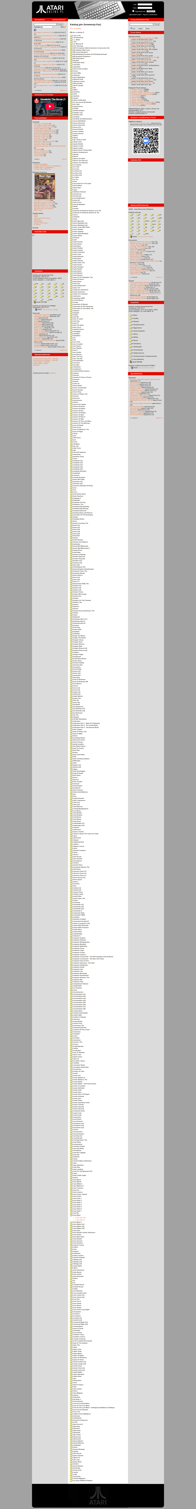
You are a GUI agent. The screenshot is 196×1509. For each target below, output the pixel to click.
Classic (74, 736)
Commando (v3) (78, 908)
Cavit (74, 435)
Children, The (77, 602)
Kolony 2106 (38, 329)
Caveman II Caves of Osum (81, 377)
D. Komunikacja (137, 350)
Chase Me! (76, 535)
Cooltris (75, 1048)
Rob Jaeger (134, 264)
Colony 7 (75, 854)
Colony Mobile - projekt (40, 363)
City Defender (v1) (78, 708)
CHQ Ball (75, 60)
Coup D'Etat (76, 1142)
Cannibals (75, 117)
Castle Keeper (77, 269)
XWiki (35, 216)
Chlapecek (76, 617)
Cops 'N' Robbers (78, 1052)
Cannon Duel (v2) (78, 125)
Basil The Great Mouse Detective (44, 340)
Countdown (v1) (78, 1123)
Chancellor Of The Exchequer (82, 515)
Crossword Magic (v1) (80, 1322)
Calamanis (76, 75)
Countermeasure (78, 1134)
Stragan (131, 281)
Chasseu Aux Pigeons (80, 542)
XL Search (37, 224)
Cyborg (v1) (76, 1437)
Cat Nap (75, 302)
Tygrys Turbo (134, 394)
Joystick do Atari (135, 392)
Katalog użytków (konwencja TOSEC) (142, 365)
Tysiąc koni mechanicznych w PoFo (45, 35)
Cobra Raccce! (77, 806)
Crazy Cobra (76, 1196)
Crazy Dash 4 (77, 1204)
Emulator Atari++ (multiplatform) (44, 167)
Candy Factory (77, 106)
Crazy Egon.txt (80, 1220)
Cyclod (74, 1447)
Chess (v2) (76, 579)
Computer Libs (77, 969)
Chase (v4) (76, 531)
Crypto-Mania (77, 1353)
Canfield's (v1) (77, 112)
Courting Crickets (78, 1146)
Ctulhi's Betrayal (78, 1374)
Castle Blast (76, 246)
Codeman (75, 827)
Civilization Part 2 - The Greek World (85, 725)
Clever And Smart (78, 754)
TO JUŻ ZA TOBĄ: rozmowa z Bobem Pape (144, 261)
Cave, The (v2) (77, 358)
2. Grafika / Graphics (137, 91)
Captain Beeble (77, 144)
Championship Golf (79, 510)
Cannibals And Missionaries (82, 119)
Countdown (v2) (78, 1125)
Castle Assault (77, 242)
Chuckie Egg (76, 669)
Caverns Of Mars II (78, 417)
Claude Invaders (78, 744)
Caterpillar (76, 333)
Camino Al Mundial (79, 100)
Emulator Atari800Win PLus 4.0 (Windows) (47, 166)
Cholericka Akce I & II (79, 619)
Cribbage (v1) (77, 1259)
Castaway (75, 237)
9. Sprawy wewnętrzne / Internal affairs (142, 102)
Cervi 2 (74, 492)
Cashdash (75, 217)
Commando (37, 323)
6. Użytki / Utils (135, 97)
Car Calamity (76, 165)
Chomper (75, 625)
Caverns (75, 402)
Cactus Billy (76, 73)
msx (154, 224)
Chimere (75, 608)
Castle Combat (77, 250)
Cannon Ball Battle (79, 121)
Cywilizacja (76, 1468)
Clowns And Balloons (80, 792)
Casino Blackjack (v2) (79, 225)
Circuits (75, 686)
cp (160, 214)
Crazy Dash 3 (77, 1202)
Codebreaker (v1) (78, 823)
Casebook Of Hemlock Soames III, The (85, 212)
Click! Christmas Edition (80, 759)
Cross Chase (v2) (78, 1297)
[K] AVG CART (134, 70)
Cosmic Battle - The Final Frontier (84, 1084)
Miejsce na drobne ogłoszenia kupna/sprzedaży (145, 293)
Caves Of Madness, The (80, 429)
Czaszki (75, 1472)
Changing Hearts (78, 519)
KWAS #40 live (38, 68)
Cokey (74, 836)
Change (75, 517)
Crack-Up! (75, 1155)
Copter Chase (77, 1057)
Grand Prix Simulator (40, 347)
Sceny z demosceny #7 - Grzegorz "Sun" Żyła (49, 55)
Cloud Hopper (77, 786)
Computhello (77, 986)
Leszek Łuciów (135, 259)
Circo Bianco (76, 683)
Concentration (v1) (79, 994)
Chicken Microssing (79, 594)
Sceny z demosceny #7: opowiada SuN (46, 47)
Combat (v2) (76, 890)
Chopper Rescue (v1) (79, 648)
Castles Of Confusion (80, 294)
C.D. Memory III (77, 44)
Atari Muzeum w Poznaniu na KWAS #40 (47, 50)
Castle (74, 240)
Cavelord (75, 373)
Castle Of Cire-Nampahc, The (82, 277)
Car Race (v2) (77, 173)
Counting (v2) (77, 1138)
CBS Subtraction (78, 58)
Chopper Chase (77, 640)
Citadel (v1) (76, 692)
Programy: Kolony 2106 (137, 287)
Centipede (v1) (77, 460)
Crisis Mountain (77, 1276)
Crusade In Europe (78, 1339)
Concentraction (77, 992)
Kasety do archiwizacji (137, 73)
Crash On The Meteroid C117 (82, 1171)
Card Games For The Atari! (81, 183)
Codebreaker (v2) (78, 825)
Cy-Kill (74, 1422)
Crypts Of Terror (78, 1360)
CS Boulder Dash (78, 62)
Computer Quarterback (80, 975)
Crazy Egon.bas (80, 1217)
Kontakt (35, 228)
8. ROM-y (134, 337)
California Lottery (78, 81)
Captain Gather (77, 148)
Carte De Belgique (78, 204)
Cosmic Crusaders (78, 1086)
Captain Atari (77, 142)
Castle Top (76, 283)
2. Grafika (134, 318)
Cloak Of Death (77, 773)
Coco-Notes (76, 811)
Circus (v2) (76, 690)
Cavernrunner (77, 400)
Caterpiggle (76, 331)
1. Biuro (134, 315)
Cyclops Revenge (78, 1449)
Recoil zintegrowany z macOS (44, 85)
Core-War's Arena (78, 1061)
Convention (76, 1040)
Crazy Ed (75, 1213)
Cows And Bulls (78, 1148)
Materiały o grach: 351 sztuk (43, 207)
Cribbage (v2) (77, 1262)
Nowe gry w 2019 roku (41, 136)
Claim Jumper (77, 729)
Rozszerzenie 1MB (136, 397)
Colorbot (75, 863)
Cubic (74, 1387)
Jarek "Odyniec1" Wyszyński (139, 270)
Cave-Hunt (76, 363)
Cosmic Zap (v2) (78, 1109)
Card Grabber (77, 185)
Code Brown (76, 817)
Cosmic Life (76, 1098)
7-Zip (50, 309)
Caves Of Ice (76, 427)
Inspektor (37, 345)
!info (147, 221)
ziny (147, 233)
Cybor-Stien (76, 1434)
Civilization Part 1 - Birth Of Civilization (86, 723)
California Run (77, 83)
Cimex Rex (76, 677)
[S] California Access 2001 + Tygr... (141, 48)
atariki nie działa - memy (138, 51)
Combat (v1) (76, 888)
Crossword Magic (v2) (80, 1324)
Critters (75, 1278)
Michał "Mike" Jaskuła (137, 248)
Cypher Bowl (76, 1462)
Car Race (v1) (77, 171)
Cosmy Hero (76, 1117)
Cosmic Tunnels (78, 1104)
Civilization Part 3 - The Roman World (85, 727)
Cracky (74, 1159)
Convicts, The (77, 1042)
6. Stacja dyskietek (138, 331)
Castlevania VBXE (78, 298)
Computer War (77, 979)
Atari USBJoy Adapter (137, 285)
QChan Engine (38, 155)
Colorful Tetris (77, 865)
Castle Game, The (78, 262)
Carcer (74, 181)
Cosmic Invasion (78, 1096)
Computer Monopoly (79, 973)
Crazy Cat (75, 1190)
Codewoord (76, 829)
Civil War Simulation (79, 719)
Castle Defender (78, 256)
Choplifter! (37, 319)
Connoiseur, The (78, 1025)
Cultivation (76, 1397)
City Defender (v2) (78, 711)
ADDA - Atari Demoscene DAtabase (141, 209)
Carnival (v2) (76, 196)
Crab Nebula (76, 1150)
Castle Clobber (77, 248)
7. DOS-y (134, 334)
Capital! (75, 137)
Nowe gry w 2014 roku (41, 152)
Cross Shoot (76, 1305)
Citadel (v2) (76, 694)
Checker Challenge (79, 554)
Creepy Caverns (77, 1255)
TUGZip (55, 309)
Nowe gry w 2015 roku (41, 144)
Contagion (76, 1034)
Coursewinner (77, 1144)
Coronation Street (78, 1065)
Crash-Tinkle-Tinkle (79, 1175)
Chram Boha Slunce (79, 658)
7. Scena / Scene (135, 99)
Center (74, 458)
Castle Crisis (76, 254)
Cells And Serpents (79, 452)
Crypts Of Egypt (78, 1355)
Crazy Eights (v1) (78, 1224)
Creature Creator (78, 1245)
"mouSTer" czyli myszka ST (139, 284)
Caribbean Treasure (79, 192)
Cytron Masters (77, 1466)
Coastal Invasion (78, 798)
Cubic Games (77, 1389)
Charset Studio (135, 54)
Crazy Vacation (77, 1243)
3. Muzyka (135, 321)
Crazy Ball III (76, 1182)
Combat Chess (77, 892)
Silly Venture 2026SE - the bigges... (141, 80)
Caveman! (75, 379)
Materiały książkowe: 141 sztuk (44, 203)
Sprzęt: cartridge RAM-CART (139, 292)
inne (50, 299)
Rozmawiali (133, 240)
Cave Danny (76, 346)
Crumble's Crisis (78, 1334)
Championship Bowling (80, 506)
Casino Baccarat (78, 221)
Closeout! (75, 784)
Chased (75, 538)
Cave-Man (75, 365)
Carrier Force (76, 202)
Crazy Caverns (77, 1192)
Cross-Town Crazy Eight (80, 1309)
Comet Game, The (78, 898)
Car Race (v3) (77, 175)
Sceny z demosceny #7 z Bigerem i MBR (47, 77)
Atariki (36, 215)
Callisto (75, 89)
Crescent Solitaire (78, 1257)
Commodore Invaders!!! (80, 921)
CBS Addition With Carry (81, 50)
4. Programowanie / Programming (141, 94)
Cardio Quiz (76, 187)
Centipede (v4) (77, 467)
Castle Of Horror (78, 279)
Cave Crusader (77, 344)
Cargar (74, 190)
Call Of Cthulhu (77, 85)
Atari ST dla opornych (41, 151)
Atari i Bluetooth (135, 382)
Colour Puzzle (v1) (78, 877)
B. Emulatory (136, 343)
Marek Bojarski (135, 272)
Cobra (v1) (76, 802)
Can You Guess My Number (82, 102)
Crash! (74, 1173)
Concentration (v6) (79, 1004)
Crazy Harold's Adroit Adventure (83, 1232)
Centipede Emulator (79, 471)
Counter (75, 1129)
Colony (74, 852)
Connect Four (77, 1023)
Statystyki (36, 365)
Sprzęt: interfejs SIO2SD (138, 298)
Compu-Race (77, 929)
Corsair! (75, 1073)
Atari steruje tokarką (136, 414)
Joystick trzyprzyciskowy (138, 398)
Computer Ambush (79, 940)
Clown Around (77, 790)
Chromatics (76, 667)
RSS (62, 27)
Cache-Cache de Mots (80, 69)
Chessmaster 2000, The (80, 583)
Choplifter (75, 631)
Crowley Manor (77, 1326)
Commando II (77, 911)
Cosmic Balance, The (79, 1079)
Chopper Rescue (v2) (79, 650)
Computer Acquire (78, 938)
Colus (74, 886)
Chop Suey (76, 627)
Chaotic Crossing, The (80, 523)
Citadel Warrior (77, 696)
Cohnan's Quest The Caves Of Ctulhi (85, 833)
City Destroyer (77, 713)
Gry (134, 28)
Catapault (75, 310)
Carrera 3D (76, 200)
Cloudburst (76, 788)
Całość (39, 309)
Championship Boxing (80, 508)
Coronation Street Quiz (80, 1067)
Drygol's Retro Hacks (41, 223)
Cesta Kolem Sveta (79, 494)
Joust (36, 321)
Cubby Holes (76, 1376)
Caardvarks (76, 67)
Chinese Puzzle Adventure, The (83, 611)
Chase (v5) (76, 533)
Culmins (75, 1395)
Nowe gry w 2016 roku (41, 143)
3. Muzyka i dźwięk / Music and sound (142, 92)
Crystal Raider (77, 1372)
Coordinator (76, 1050)
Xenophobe (37, 326)
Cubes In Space (77, 1385)
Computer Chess (78, 948)
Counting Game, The (79, 1140)
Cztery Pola (76, 1476)
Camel (74, 94)
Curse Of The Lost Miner (81, 1405)
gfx (160, 218)
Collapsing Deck (78, 842)
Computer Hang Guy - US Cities (83, 963)
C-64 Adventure (77, 37)
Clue (74, 794)
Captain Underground (80, 152)
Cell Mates (76, 444)
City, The (75, 715)
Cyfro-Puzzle (76, 1453)
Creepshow (76, 1253)
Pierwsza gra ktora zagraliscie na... (141, 41)
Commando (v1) (78, 904)
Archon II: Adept (39, 331)
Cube (74, 1378)
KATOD (132, 253)
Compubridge (77, 934)
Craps (74, 1163)
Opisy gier (36, 313)
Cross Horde (76, 1303)
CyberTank (76, 1426)
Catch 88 (75, 317)
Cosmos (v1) (76, 1113)
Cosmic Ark (76, 1075)
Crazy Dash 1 (77, 1198)
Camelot (75, 98)
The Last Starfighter (40, 337)
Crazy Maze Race (78, 1237)
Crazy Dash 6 (77, 1209)
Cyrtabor (75, 1464)
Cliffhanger (76, 761)
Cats (74, 338)
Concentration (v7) (79, 1006)
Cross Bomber (77, 1291)
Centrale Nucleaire (78, 477)
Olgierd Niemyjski (135, 274)
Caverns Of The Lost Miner (81, 421)
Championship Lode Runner (82, 513)
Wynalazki (132, 377)
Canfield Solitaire (78, 110)
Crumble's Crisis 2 (78, 1337)
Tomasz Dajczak (135, 245)
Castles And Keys (78, 292)
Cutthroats (76, 1416)
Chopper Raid (77, 646)
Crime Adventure (78, 1270)
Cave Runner (76, 354)
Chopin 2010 (76, 629)
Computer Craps (78, 950)
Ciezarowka (76, 675)
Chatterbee (76, 544)
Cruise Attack (77, 1332)
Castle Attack (77, 244)
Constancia (76, 1032)
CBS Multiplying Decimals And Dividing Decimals (89, 54)
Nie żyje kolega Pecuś (41, 53)
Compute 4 (76, 936)
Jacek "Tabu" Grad (136, 266)
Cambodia (76, 92)
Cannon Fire (76, 127)
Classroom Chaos (78, 740)
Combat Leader (77, 894)
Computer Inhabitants (80, 965)
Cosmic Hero (76, 1092)
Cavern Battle (77, 385)
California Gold (77, 79)
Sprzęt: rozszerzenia (137, 289)
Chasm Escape (77, 540)
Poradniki (36, 122)
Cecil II (74, 442)
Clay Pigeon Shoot (78, 746)
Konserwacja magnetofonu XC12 (44, 133)
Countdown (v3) (78, 1127)
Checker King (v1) (78, 556)
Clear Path (76, 750)
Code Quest (76, 821)
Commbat (75, 917)
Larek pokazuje (39, 139)
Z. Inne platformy (137, 359)
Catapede (75, 313)
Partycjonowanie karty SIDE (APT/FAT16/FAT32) (49, 146)
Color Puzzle (76, 856)
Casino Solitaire (77, 231)
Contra (74, 1036)
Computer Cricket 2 (79, 954)
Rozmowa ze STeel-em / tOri (43, 32)
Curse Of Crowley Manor (81, 1403)
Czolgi (74, 1474)
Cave (74, 340)
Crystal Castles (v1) (79, 1362)
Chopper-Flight (77, 654)
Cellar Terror (76, 448)
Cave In (75, 350)
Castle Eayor (76, 258)
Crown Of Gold (77, 1328)
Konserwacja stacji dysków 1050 (44, 131)
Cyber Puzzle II (77, 1424)
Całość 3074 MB (41, 302)
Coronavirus (76, 1069)
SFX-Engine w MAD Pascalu (43, 125)
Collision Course (78, 846)
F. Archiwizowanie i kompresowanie (144, 356)
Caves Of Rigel (77, 431)
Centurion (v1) (77, 481)
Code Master (76, 819)
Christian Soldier (78, 663)
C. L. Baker (76, 39)
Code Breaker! (77, 815)
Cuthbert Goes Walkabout (81, 1414)
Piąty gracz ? (134, 67)
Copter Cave (76, 1054)
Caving (74, 433)
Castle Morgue (77, 275)
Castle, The (76, 288)
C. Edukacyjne (136, 346)
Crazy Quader (77, 1239)
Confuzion (76, 1019)
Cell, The (75, 446)
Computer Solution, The (80, 977)
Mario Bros (37, 324)
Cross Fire (76, 1299)
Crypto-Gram (77, 1351)
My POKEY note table (137, 64)
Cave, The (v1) (77, 356)
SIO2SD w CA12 (135, 387)
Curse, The (76, 1412)
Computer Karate (78, 967)
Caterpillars (76, 335)
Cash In (75, 215)
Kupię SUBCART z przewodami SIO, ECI (143, 57)
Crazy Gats (76, 1230)
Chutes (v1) (76, 671)
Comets (75, 900)
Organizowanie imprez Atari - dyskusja (45, 358)
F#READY (133, 250)
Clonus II (75, 779)
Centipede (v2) (77, 462)
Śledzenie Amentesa (136, 258)
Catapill (75, 315)
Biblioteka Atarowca (40, 172)
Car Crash (75, 167)
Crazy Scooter (77, 1241)
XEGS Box (133, 410)
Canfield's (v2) (77, 114)
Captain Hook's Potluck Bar (82, 150)
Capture (75, 156)
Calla (74, 87)
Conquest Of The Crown (81, 1029)
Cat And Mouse (77, 300)
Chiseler (75, 613)
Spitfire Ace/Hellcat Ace (41, 332)
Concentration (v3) (79, 998)
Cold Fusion (76, 838)
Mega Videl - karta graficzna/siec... (141, 83)
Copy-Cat (75, 1059)
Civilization (76, 721)
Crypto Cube (76, 1349)
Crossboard (76, 1312)
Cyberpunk (76, 1432)
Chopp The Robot (78, 636)
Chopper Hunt (77, 642)
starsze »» (63, 90)
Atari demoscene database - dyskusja (45, 360)
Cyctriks (75, 1451)
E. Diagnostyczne (137, 353)
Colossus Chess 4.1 (79, 875)
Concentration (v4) (79, 1000)
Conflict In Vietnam (79, 1017)
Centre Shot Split (78, 479)
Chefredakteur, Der (78, 567)
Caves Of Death (77, 425)
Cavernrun (76, 398)
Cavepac (75, 381)
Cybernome (76, 1430)
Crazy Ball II (76, 1179)
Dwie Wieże (38, 339)
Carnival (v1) (76, 194)
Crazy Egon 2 (77, 1222)
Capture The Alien (78, 158)
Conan (74, 990)
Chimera (75, 604)
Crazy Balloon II (77, 1186)
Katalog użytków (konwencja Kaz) (141, 306)
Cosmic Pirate (77, 1100)
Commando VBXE (78, 915)
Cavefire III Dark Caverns (80, 371)
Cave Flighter (77, 348)
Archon (36, 335)
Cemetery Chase (78, 456)
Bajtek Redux (38, 210)
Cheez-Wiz (76, 565)
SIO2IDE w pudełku (136, 413)
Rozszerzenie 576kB (137, 406)
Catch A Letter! (77, 319)
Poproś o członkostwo (150, 14)
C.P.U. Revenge (77, 46)
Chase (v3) (76, 529)
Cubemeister (76, 1380)
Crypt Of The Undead (79, 1343)
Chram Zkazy (77, 661)
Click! (74, 756)
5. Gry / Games (135, 96)
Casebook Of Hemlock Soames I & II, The (86, 210)
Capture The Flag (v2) (80, 162)
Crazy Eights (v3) (78, 1228)
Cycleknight (76, 1445)
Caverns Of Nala (78, 419)
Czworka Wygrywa (78, 1478)
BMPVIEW (37, 149)
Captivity (75, 154)
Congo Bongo (77, 1021)
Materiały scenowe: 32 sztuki (43, 202)
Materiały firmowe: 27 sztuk (43, 205)
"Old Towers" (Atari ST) (41, 315)
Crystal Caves (77, 1366)
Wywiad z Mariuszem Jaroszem (140, 242)
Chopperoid (76, 656)
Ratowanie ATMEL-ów (137, 389)
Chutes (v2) (76, 673)
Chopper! (75, 652)
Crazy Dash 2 (77, 1200)
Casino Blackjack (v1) (79, 223)
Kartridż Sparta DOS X (41, 128)
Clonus (74, 777)
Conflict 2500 (77, 1015)
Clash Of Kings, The (79, 731)
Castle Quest (76, 281)
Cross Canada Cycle (79, 1293)
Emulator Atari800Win (41, 164)
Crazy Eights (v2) (78, 1226)
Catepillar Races (78, 329)
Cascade (75, 208)
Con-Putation (77, 988)
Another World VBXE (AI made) (140, 44)
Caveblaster (76, 367)
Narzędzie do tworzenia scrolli (43, 127)
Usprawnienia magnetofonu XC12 (45, 130)
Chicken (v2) (76, 588)
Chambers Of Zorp (78, 502)
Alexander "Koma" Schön (138, 267)
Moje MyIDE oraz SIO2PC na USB (141, 400)
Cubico (74, 1391)
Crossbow (76, 1314)
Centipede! (76, 473)
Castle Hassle (77, 265)
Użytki (140, 28)
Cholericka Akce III (78, 623)
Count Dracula (77, 1121)
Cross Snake (76, 1307)
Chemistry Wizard (78, 573)
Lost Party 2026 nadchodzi (42, 58)
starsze (64, 159)
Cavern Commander (79, 388)
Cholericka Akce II (78, 621)
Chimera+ (75, 606)
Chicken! (75, 598)
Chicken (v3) (76, 590)
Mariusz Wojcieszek (136, 254)
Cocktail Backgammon (80, 808)
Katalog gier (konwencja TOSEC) (44, 306)
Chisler (74, 615)
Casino (74, 219)
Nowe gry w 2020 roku (41, 135)
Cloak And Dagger (78, 771)
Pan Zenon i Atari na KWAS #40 (44, 61)
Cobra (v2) (76, 804)
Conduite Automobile (80, 1013)
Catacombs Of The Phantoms (82, 306)
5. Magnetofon (136, 328)
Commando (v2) (78, 906)
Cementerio (76, 454)
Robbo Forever (39, 327)
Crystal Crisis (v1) (78, 1368)
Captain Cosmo (77, 146)
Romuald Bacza (135, 256)
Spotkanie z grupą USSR (42, 69)
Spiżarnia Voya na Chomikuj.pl (43, 208)
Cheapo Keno (77, 550)
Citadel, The (76, 698)
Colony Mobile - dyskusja (41, 362)
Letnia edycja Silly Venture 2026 (44, 42)
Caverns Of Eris (77, 410)
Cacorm (75, 71)
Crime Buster (77, 1272)
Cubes (74, 1382)
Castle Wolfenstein (79, 285)
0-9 (36, 284)
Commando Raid (78, 913)
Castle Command (78, 252)
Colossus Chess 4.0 (79, 873)
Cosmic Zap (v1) (78, 1107)
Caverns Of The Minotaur (81, 423)
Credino (75, 1247)
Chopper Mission (78, 644)
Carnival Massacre (78, 198)
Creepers (75, 1251)
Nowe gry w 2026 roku (41, 123)
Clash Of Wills (77, 734)
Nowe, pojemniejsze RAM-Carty (140, 282)
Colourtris (75, 883)
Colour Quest (77, 879)
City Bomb (76, 704)
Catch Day (76, 321)
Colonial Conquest (79, 850)
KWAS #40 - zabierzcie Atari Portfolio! (46, 71)
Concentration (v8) (79, 1009)
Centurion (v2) (77, 483)
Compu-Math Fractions (80, 927)
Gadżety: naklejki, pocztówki (139, 290)
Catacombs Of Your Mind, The (82, 308)
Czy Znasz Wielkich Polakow (82, 1480)
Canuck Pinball (77, 129)
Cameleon (75, 96)
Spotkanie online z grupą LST (43, 82)
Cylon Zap (76, 1459)
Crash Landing (77, 1169)
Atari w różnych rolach (137, 411)
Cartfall (74, 206)
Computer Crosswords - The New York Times (88, 959)
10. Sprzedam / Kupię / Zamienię (140, 104)
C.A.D (74, 41)
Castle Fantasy (77, 260)
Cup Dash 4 (76, 1399)
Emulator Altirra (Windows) (42, 169)
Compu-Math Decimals (80, 925)
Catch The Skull (77, 325)
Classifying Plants (78, 738)
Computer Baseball (79, 944)
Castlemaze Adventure (80, 290)
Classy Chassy (77, 742)
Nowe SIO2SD (134, 386)
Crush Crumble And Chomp (82, 1341)
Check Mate (76, 552)
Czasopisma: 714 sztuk (41, 200)
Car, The (75, 179)
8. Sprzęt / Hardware (136, 100)
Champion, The (77, 504)
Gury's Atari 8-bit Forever (42, 218)
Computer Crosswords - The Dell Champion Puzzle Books (92, 956)
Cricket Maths (77, 1266)
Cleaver (75, 752)
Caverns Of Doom (78, 406)
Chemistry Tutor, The (79, 571)
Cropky (74, 1289)
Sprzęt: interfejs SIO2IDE (138, 297)
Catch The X (76, 327)
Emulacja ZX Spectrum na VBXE (44, 141)
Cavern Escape (77, 390)
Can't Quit (76, 104)
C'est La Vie (76, 35)
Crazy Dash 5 (77, 1206)
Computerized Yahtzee (80, 984)
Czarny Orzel (76, 1470)
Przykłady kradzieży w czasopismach (142, 38)
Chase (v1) (76, 525)
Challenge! (76, 500)
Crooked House (77, 1287)
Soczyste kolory (135, 408)
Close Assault (77, 781)
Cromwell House (78, 1284)
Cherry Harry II (77, 575)
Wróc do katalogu (75, 28)
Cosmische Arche (78, 1111)
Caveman (75, 375)
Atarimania (37, 220)
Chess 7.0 (75, 581)
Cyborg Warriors (78, 1443)
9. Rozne (134, 340)
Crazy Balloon (77, 1184)
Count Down (76, 1119)
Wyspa (36, 334)
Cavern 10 (75, 383)
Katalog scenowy (135, 212)
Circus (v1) (76, 688)
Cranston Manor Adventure (81, 1161)
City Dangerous (77, 706)
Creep (74, 1249)
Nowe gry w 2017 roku (41, 138)
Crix (73, 1280)
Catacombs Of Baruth (80, 304)
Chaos (74, 521)
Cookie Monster (77, 1046)
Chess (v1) (76, 577)
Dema (147, 28)
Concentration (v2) (79, 996)
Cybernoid (76, 1428)
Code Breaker (77, 813)
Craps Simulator (78, 1165)
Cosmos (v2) (76, 1115)
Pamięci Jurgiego (39, 45)
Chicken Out (76, 596)
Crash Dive (76, 1167)
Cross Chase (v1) (78, 1295)
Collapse (75, 840)
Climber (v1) (76, 765)
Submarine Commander (41, 316)
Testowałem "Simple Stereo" (139, 395)
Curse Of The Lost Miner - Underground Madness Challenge (93, 1407)
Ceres (74, 488)
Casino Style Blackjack (80, 233)
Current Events (77, 1401)
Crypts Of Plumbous (79, 1357)
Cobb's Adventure (78, 800)
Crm (73, 1282)
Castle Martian (77, 273)
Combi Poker (76, 896)
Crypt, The (76, 1345)
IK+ (131, 76)
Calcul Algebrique (78, 77)
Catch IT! (75, 323)
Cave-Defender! (77, 360)
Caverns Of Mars (78, 415)
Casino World (77, 235)
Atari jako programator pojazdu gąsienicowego (145, 379)
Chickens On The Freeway (81, 600)
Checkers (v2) (77, 563)
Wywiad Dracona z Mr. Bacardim (140, 243)
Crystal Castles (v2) (79, 1364)
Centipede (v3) (77, 465)
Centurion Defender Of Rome (82, 485)
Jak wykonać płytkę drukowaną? (140, 403)
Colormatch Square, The (80, 867)
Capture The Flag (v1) (80, 160)
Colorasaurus (77, 861)
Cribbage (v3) (77, 1264)
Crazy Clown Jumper (79, 1194)
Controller (75, 1038)
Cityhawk (75, 717)
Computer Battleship (79, 946)
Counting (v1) (77, 1136)
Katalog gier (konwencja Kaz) (43, 275)
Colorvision (76, 869)
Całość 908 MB (137, 362)
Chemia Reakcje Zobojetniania (83, 569)
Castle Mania (76, 271)
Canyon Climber (78, 131)
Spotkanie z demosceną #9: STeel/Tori (46, 39)
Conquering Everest (79, 1027)
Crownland (76, 1330)
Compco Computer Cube (81, 923)
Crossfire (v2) (77, 1320)
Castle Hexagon (77, 267)
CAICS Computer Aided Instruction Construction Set (90, 48)
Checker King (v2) (78, 558)
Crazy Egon (76, 1215)
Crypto (74, 1347)
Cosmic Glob (77, 1090)
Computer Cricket (78, 952)
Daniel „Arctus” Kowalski (138, 251)
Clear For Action (78, 748)
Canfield (75, 108)
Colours (75, 881)
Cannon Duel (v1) (78, 123)
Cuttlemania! (76, 1418)
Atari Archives (38, 221)
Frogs (36, 318)
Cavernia (75, 396)
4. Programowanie (137, 324)
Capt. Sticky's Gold (79, 139)
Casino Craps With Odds (81, 227)
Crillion (74, 1268)
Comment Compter (79, 919)
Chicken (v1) (76, 585)
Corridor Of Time (78, 1071)
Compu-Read (77, 931)
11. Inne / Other (135, 105)
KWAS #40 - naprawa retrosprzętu (45, 74)
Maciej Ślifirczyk (135, 269)
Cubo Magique (77, 1393)
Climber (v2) (76, 767)
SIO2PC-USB (134, 384)
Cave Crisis (76, 342)
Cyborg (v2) (76, 1439)
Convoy (75, 1044)
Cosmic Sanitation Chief (80, 1102)
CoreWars (75, 1063)
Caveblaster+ (76, 369)
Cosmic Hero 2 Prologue (80, 1094)
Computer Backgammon (81, 942)
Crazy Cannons (77, 1188)
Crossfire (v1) (77, 1318)
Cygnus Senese (77, 1455)
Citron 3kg (76, 702)
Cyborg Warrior (77, 1441)
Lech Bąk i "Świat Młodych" (139, 246)
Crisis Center (76, 1274)
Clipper (74, 769)
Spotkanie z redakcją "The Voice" (44, 64)
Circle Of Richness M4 (80, 681)
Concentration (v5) (79, 1002)
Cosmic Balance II (78, 1077)
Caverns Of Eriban (78, 408)
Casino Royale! (77, 229)
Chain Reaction (77, 496)
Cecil (74, 440)
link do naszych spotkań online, (140, 123)
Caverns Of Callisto (79, 404)
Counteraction (77, 1132)
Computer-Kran (77, 981)
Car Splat (75, 177)
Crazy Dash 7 (77, 1211)
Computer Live (77, 971)
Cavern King (76, 392)
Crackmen (75, 1157)
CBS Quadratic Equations (81, 56)
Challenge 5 (76, 498)
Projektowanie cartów (137, 390)
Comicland (76, 902)
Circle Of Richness (78, 679)
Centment (75, 475)
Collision (75, 844)
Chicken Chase (77, 592)
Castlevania (76, 296)
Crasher (75, 1177)
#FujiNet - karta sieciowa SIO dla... (141, 60)
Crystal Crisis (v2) (78, 1370)
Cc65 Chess (76, 437)
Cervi (74, 490)
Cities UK (75, 700)
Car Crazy (75, 169)
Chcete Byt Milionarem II (80, 548)
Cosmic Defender (78, 1088)
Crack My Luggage (78, 1152)
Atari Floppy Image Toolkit (42, 80)
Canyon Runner (77, 133)
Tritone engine (38, 154)
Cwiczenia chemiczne (80, 1420)
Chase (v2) (76, 527)
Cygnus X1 (76, 1457)
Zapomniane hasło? (135, 14)
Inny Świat (37, 343)
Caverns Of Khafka (79, 413)
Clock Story (76, 775)
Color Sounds (77, 858)
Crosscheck (76, 1316)
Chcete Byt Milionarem (80, 546)
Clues (74, 796)
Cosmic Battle (77, 1082)
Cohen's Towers (78, 831)
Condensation (77, 1011)
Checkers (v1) (77, 560)
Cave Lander (76, 352)
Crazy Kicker (76, 1234)
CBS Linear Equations (80, 52)
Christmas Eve (77, 665)
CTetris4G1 (76, 64)
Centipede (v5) (77, 469)
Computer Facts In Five (80, 961)
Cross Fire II (76, 1301)
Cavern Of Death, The (79, 394)
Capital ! (75, 135)
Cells (74, 450)
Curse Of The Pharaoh (80, 1410)
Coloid (74, 848)
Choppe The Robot (79, 638)
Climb (74, 763)
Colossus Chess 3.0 (79, 871)
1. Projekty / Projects (136, 89)
